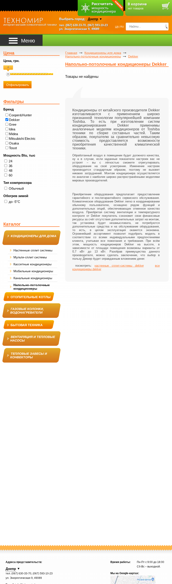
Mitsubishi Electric (22, 138)
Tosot (13, 148)
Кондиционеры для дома (102, 53)
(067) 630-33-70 (76, 25)
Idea (12, 129)
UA (116, 26)
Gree (12, 124)
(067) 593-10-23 (98, 25)
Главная (71, 53)
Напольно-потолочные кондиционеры (93, 56)
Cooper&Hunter (20, 115)
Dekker (14, 120)
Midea (13, 134)
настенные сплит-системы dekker (119, 265)
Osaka (14, 143)
